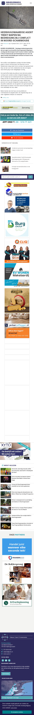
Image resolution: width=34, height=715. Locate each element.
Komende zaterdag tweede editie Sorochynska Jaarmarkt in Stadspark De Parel (22, 470)
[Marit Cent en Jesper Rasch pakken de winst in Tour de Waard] (5, 510)
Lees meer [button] (14, 708)
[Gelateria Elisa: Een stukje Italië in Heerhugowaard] (5, 518)
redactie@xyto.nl (8, 651)
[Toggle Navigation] (31, 3)
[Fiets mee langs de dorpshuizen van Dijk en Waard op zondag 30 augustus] (5, 494)
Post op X (18, 134)
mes (7, 97)
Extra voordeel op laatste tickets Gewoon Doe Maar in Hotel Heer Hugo (21, 478)
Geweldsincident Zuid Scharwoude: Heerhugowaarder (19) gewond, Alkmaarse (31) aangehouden (21, 159)
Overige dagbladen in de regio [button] (10, 697)
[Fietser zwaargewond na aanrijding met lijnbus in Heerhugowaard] (5, 502)
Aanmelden (5, 674)
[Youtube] (6, 660)
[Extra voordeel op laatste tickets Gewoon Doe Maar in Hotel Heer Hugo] (5, 479)
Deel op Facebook (18, 130)
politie (4, 97)
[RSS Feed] (9, 660)
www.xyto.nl (6, 654)
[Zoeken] (30, 176)
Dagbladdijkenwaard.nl (13, 2)
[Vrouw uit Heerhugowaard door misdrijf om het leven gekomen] (5, 487)
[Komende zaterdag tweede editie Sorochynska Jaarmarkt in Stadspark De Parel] (5, 471)
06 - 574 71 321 (24, 122)
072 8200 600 (7, 649)
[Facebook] (3, 660)
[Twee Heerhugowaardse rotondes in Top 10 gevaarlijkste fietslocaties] (5, 525)
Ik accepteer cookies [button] (17, 712)
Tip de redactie (18, 138)
